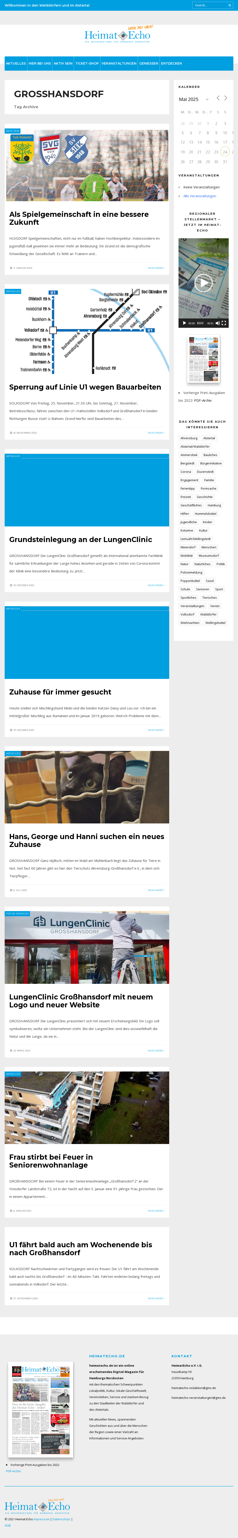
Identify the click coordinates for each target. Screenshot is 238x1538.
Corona (186, 472)
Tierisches (209, 597)
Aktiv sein (63, 63)
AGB (8, 1525)
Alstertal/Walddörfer (195, 446)
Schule (185, 589)
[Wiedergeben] (184, 323)
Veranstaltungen (119, 63)
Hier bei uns (40, 63)
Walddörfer (208, 614)
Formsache (208, 488)
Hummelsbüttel (205, 514)
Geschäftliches (191, 505)
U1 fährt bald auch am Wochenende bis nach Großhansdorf (80, 1249)
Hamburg (214, 505)
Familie (209, 480)
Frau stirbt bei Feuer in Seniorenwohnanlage (51, 1161)
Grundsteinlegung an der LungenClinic (80, 539)
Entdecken (171, 63)
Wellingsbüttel (215, 623)
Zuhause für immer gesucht (60, 692)
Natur (184, 564)
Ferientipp (188, 488)
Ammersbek (189, 455)
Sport (219, 589)
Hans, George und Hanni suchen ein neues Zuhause (86, 840)
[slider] (200, 323)
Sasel (210, 581)
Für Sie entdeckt (17, 913)
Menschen (209, 547)
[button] (203, 283)
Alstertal (209, 438)
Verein (215, 606)
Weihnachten (190, 623)
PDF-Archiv (203, 400)
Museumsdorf (209, 555)
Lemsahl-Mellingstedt (196, 539)
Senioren (202, 589)
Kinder (207, 522)
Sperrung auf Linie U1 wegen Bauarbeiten (85, 387)
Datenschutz (61, 1519)
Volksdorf (187, 614)
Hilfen (185, 514)
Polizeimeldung (191, 572)
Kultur (203, 530)
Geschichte (205, 497)
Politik (221, 564)
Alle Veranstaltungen (199, 196)
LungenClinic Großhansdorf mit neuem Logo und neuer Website (81, 1001)
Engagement (189, 480)
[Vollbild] (223, 323)
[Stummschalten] (217, 323)
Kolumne (187, 530)
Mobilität (187, 555)
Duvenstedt (205, 472)
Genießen (148, 63)
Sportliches (188, 597)
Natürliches (203, 564)
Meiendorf (188, 547)
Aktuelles (16, 63)
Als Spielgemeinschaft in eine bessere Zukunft (79, 218)
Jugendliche (189, 522)
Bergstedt (187, 463)
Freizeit (186, 497)
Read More (156, 268)
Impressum (42, 1519)
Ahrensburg (189, 438)
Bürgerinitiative (211, 463)
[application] (203, 283)
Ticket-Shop (87, 63)
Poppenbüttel (190, 581)
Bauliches (210, 455)
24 (225, 152)
